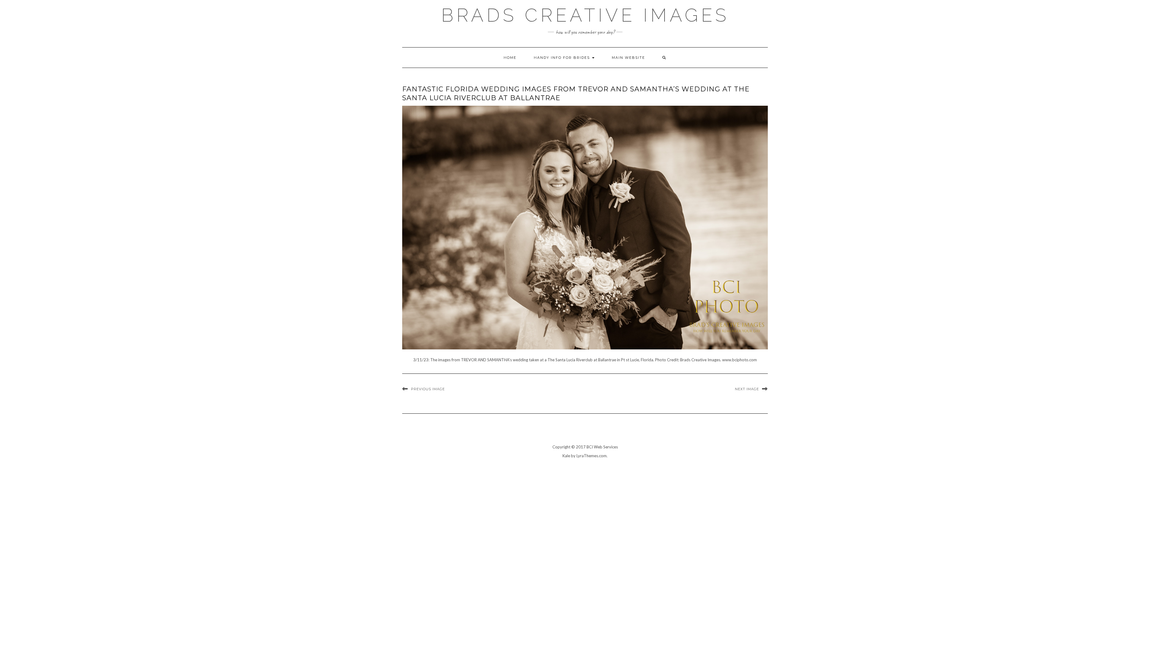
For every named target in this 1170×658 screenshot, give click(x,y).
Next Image (747, 389)
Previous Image (428, 389)
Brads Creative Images (585, 15)
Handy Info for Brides (562, 57)
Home (510, 57)
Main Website (628, 57)
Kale (566, 455)
